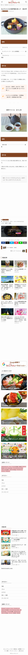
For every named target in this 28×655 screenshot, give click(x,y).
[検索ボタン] (26, 2)
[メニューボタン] (2, 2)
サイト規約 (6, 650)
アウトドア (8, 471)
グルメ (3, 483)
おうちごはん (10, 468)
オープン (24, 466)
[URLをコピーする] (25, 243)
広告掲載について (21, 649)
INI (6, 468)
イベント (3, 471)
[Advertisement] (14, 201)
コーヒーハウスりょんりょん (19, 221)
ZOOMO (20, 466)
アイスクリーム (19, 469)
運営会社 (15, 649)
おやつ (11, 221)
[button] (3, 243)
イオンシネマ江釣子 (5, 469)
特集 (3, 480)
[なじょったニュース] (14, 2)
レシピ (3, 223)
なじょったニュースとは (8, 649)
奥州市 (6, 223)
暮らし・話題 (4, 489)
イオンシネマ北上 (13, 469)
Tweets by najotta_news (7, 568)
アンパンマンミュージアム (18, 468)
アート (10, 466)
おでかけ (4, 486)
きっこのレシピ (5, 11)
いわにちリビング (6, 221)
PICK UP (3, 468)
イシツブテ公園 (15, 466)
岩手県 (10, 223)
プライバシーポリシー (13, 650)
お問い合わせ (21, 650)
